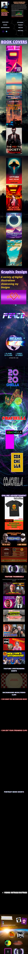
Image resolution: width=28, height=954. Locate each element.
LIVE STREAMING (20, 22)
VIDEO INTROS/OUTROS (5, 27)
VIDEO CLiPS (20, 27)
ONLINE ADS (20, 24)
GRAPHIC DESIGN (5, 22)
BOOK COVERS (20, 30)
